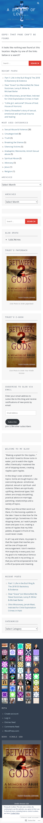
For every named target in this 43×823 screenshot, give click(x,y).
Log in (7, 718)
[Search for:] (16, 63)
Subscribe (12, 422)
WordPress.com (12, 730)
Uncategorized (11, 133)
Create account (11, 713)
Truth (7, 138)
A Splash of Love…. (21, 12)
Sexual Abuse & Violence (16, 129)
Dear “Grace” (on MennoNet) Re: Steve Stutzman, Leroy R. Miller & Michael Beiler (22, 88)
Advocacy (9, 162)
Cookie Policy (15, 813)
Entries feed (10, 722)
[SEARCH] (38, 3)
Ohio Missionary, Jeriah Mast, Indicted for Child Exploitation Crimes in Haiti (22, 607)
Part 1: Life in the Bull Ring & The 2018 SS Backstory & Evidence (21, 586)
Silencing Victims (12, 146)
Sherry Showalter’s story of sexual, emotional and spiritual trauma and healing (20, 113)
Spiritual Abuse (12, 158)
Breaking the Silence (14, 142)
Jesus (7, 167)
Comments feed (12, 726)
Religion (8, 171)
